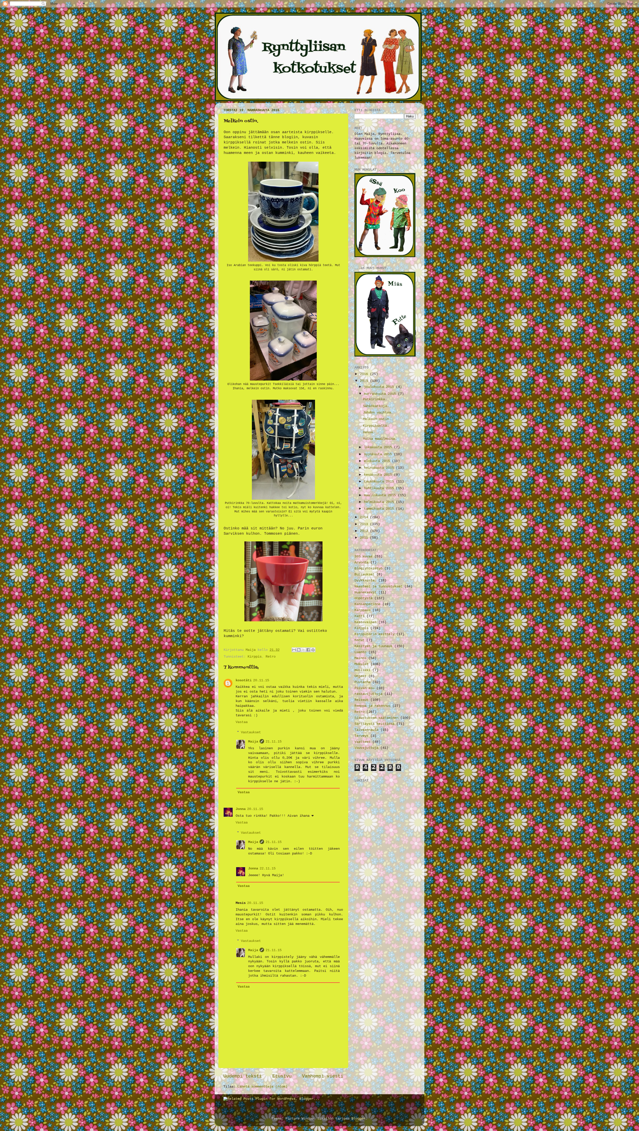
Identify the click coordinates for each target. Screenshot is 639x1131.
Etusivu (282, 1076)
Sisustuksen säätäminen (376, 718)
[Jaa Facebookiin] (308, 649)
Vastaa (242, 722)
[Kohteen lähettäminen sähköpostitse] (294, 649)
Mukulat (361, 664)
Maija (253, 742)
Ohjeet (360, 676)
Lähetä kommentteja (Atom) (262, 1087)
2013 (365, 524)
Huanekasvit (365, 592)
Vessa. (369, 432)
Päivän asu (364, 688)
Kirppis (255, 657)
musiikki (362, 670)
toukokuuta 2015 (380, 481)
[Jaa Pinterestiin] (313, 649)
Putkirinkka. (375, 399)
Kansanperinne (367, 604)
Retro (271, 657)
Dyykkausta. (365, 580)
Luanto (360, 652)
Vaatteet (362, 742)
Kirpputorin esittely (374, 634)
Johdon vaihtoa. (378, 412)
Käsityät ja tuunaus (373, 646)
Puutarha (362, 682)
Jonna (241, 809)
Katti (359, 616)
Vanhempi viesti (322, 1076)
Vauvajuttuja (366, 748)
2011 (365, 538)
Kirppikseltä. (376, 426)
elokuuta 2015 (378, 461)
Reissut (361, 700)
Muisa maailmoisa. (380, 439)
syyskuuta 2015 (379, 454)
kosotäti (244, 680)
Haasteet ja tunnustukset (378, 586)
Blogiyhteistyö (368, 568)
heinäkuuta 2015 (380, 468)
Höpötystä (363, 598)
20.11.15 (261, 680)
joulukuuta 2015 (380, 387)
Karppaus (362, 610)
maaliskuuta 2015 (381, 495)
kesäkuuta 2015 (379, 475)
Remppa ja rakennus (372, 706)
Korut (359, 640)
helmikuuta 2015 (380, 502)
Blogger (358, 1119)
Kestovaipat (365, 622)
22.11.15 (268, 868)
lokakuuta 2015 (379, 447)
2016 (365, 374)
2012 (365, 531)
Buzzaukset (364, 574)
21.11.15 (274, 742)
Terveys (361, 736)
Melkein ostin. (377, 419)
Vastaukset (251, 732)
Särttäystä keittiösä (374, 724)
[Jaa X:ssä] (303, 649)
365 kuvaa (363, 556)
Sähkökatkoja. (376, 406)
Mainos (360, 658)
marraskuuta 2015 (381, 394)
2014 (365, 517)
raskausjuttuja (368, 694)
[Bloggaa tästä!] (298, 649)
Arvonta (361, 562)
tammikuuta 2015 (380, 509)
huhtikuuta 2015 (380, 488)
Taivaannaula (366, 730)
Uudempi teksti (242, 1076)
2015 (365, 381)
